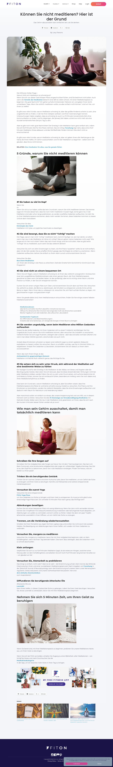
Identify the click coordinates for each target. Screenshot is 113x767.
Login (87, 4)
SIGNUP (98, 4)
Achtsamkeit (56, 8)
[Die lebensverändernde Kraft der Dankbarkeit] (29, 711)
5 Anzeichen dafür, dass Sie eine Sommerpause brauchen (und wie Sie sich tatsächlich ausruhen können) (82, 720)
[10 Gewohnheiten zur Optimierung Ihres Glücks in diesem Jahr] (56, 711)
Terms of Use (61, 761)
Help (80, 4)
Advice (64, 4)
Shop (74, 4)
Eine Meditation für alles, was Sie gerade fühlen (43, 147)
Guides (55, 4)
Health (46, 4)
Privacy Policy (52, 761)
